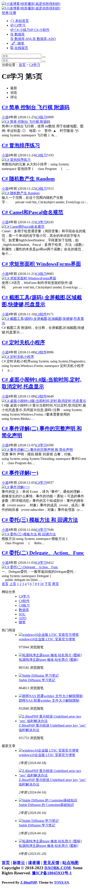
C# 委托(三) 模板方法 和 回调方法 (40, 520)
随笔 (20, 43)
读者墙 (34, 862)
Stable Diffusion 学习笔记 (37, 680)
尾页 (55, 584)
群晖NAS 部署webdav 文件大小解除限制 (49, 700)
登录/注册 (9, 13)
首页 (22, 65)
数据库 (19, 34)
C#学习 (19, 25)
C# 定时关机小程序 (23, 342)
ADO (22, 618)
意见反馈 (51, 862)
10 (42, 584)
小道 (5, 117)
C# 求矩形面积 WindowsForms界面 (41, 264)
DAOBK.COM (57, 868)
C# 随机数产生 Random (28, 179)
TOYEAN (61, 882)
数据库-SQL (23, 39)
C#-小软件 (41, 30)
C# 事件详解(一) (20, 473)
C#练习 (41, 117)
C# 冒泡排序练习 (21, 145)
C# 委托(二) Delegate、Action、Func (43, 553)
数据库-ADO (46, 39)
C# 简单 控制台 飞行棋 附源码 (35, 107)
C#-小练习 (22, 30)
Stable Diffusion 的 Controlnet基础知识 (46, 805)
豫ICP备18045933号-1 (52, 873)
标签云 (19, 862)
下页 (47, 584)
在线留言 (21, 48)
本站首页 (21, 21)
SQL (22, 614)
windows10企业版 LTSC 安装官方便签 (47, 639)
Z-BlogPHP (28, 882)
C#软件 (41, 314)
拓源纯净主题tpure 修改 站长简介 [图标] (48, 659)
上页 (12, 584)
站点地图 (70, 862)
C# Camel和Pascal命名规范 (32, 212)
